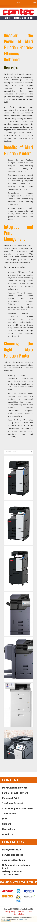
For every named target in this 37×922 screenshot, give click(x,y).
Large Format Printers (15, 793)
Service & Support (12, 803)
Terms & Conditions (24, 912)
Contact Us (8, 829)
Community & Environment (18, 808)
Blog (4, 818)
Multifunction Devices (14, 787)
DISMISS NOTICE (6, 920)
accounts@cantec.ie (13, 860)
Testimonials (9, 813)
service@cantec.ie (12, 855)
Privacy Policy (10, 912)
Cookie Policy (22, 919)
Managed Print (10, 798)
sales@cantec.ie (11, 849)
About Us (7, 834)
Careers (6, 824)
